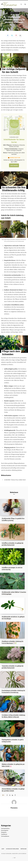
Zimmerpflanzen (14, 12)
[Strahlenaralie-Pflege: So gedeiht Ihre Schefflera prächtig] (14, 507)
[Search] (24, 4)
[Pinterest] (16, 35)
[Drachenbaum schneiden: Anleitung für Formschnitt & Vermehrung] (14, 679)
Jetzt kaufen (14, 165)
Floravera (8, 25)
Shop (3, 848)
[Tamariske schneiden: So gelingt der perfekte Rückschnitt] (14, 655)
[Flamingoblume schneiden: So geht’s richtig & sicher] (14, 728)
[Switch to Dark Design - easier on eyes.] (21, 4)
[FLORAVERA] (9, 4)
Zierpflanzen (4, 834)
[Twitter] (12, 35)
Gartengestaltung (5, 828)
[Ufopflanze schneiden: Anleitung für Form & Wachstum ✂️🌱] (14, 630)
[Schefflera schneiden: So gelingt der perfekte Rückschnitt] (14, 532)
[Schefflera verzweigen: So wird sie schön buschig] (14, 556)
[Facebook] (7, 35)
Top (14, 857)
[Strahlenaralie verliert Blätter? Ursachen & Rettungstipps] (14, 581)
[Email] (20, 35)
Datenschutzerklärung (12, 848)
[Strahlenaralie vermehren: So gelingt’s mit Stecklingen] (14, 605)
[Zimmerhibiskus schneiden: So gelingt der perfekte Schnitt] (14, 777)
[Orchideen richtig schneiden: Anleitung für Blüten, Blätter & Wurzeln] (14, 704)
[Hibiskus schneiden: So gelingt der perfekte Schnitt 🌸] (14, 753)
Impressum (23, 848)
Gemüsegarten (4, 830)
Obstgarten (3, 832)
